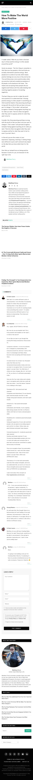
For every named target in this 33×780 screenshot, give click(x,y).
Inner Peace (20, 167)
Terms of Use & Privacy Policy (16, 759)
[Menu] (3, 3)
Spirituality (5, 11)
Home (3, 7)
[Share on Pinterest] (23, 28)
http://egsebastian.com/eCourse (16, 475)
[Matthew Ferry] (16, 3)
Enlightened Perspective (8, 167)
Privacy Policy (12, 618)
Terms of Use (22, 618)
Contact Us (25, 761)
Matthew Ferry (9, 22)
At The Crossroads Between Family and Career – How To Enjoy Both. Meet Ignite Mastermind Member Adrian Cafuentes (16, 254)
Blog (6, 7)
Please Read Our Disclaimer (12, 761)
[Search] (30, 3)
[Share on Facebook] (6, 28)
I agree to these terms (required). (14, 622)
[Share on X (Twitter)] (14, 28)
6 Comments (11, 24)
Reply (29, 319)
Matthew (10, 482)
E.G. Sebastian (10, 323)
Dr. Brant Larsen (11, 296)
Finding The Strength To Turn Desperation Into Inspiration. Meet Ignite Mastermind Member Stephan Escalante (16, 281)
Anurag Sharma (11, 507)
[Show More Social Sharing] (29, 28)
